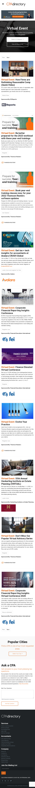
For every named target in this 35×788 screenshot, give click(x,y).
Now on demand (7, 612)
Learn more (5, 498)
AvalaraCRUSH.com (6, 266)
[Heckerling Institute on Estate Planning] (8, 508)
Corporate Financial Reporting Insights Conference (15, 310)
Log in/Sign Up (4, 740)
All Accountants (5, 727)
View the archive (23, 684)
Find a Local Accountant (7, 726)
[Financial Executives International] (8, 339)
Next (8, 57)
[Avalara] (8, 280)
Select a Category (17, 39)
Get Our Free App (5, 733)
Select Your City (17, 653)
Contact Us (4, 753)
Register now (6, 329)
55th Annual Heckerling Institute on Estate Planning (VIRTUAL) (16, 481)
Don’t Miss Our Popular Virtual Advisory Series (17, 537)
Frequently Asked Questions (8, 745)
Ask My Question (9, 703)
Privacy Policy (4, 760)
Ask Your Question (6, 688)
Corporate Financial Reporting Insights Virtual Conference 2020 (15, 593)
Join (3, 773)
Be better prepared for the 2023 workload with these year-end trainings (17, 136)
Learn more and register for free (11, 270)
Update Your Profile (6, 744)
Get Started (5, 213)
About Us (3, 751)
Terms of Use (4, 762)
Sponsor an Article (5, 758)
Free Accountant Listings (7, 742)
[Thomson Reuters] (8, 162)
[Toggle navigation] (3, 4)
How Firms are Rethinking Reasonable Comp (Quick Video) (15, 82)
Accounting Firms (5, 729)
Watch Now (5, 95)
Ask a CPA (3, 731)
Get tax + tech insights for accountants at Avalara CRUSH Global (15, 253)
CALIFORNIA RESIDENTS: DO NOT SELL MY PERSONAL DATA (15, 777)
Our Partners (4, 755)
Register (4, 153)
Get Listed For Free (6, 738)
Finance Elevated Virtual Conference (16, 368)
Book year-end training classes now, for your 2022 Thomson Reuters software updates (16, 194)
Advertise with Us (5, 756)
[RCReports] (8, 105)
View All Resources (17, 44)
